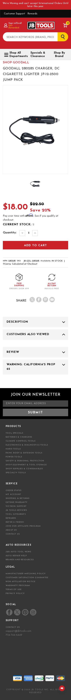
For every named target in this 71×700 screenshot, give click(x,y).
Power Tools (14, 457)
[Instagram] (33, 612)
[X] (32, 299)
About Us (11, 530)
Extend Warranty (16, 502)
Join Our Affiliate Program (23, 526)
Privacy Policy (15, 593)
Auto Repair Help (16, 556)
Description (17, 322)
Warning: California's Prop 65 (31, 367)
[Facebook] (38, 299)
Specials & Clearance (37, 55)
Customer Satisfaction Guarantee (27, 578)
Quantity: (10, 232)
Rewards (32, 13)
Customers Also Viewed (28, 334)
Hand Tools (13, 449)
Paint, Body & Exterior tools (24, 453)
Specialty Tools (16, 473)
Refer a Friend (15, 522)
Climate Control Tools (20, 441)
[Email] (52, 299)
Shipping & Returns (18, 498)
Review (13, 352)
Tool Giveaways (16, 514)
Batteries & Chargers (19, 437)
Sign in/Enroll (15, 23)
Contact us (13, 627)
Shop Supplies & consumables (24, 469)
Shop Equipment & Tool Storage (26, 465)
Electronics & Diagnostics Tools (27, 445)
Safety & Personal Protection (25, 461)
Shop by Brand (59, 55)
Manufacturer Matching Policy (26, 574)
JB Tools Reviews (16, 510)
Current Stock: (18, 224)
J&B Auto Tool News (18, 552)
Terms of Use (14, 589)
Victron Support (16, 506)
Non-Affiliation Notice (20, 582)
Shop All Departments (17, 55)
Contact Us (13, 534)
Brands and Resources (20, 560)
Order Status (13, 490)
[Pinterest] (45, 299)
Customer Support (14, 13)
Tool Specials (14, 433)
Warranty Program (18, 586)
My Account (13, 494)
